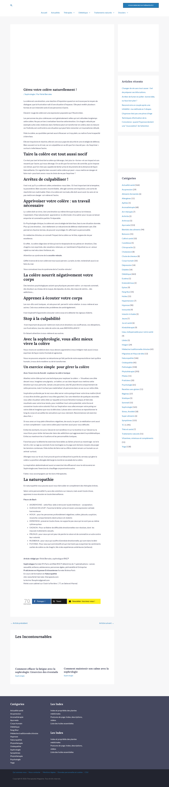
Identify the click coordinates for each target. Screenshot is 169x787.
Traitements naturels (103, 12)
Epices (124, 287)
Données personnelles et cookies (70, 772)
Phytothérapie (128, 371)
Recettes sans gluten (130, 389)
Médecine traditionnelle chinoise (136, 349)
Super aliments (128, 416)
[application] (73, 12)
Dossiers (122, 12)
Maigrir (125, 345)
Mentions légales (49, 772)
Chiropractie (127, 247)
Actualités (55, 12)
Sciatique (126, 398)
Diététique (83, 12)
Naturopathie (127, 358)
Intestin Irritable (129, 314)
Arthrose (126, 220)
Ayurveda (126, 225)
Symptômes (127, 420)
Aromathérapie (128, 207)
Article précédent (19, 623)
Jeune (124, 318)
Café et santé (127, 238)
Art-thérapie (127, 212)
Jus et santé (127, 323)
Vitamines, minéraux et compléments (137, 438)
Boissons (126, 234)
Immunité (126, 309)
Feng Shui (126, 292)
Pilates (125, 376)
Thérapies (68, 12)
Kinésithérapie (128, 327)
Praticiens (126, 380)
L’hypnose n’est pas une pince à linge (137, 113)
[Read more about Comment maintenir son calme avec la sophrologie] (86, 653)
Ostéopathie (127, 362)
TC (123, 425)
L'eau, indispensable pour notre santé (137, 332)
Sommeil (125, 402)
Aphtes (125, 203)
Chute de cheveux (129, 256)
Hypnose (126, 305)
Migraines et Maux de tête (133, 353)
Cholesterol (127, 252)
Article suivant (106, 623)
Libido (124, 340)
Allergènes (126, 198)
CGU (86, 772)
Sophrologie (30, 94)
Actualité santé (128, 185)
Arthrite (125, 216)
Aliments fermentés (130, 194)
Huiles (124, 296)
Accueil (44, 12)
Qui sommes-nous (20, 772)
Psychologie (127, 385)
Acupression (127, 189)
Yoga (124, 446)
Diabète (125, 269)
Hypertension (128, 300)
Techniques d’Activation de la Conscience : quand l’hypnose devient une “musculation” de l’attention (138, 122)
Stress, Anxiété (128, 411)
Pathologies (127, 367)
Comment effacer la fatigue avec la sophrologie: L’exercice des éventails (36, 670)
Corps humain (128, 260)
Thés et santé (127, 429)
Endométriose (128, 283)
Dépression (127, 265)
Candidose (126, 243)
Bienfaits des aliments (131, 229)
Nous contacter (34, 772)
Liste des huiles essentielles (62, 723)
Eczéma (125, 278)
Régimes (125, 393)
